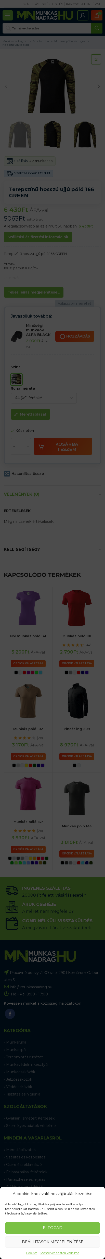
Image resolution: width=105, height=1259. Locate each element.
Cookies (31, 1253)
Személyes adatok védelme (59, 1253)
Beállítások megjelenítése (52, 1241)
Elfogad (52, 1227)
